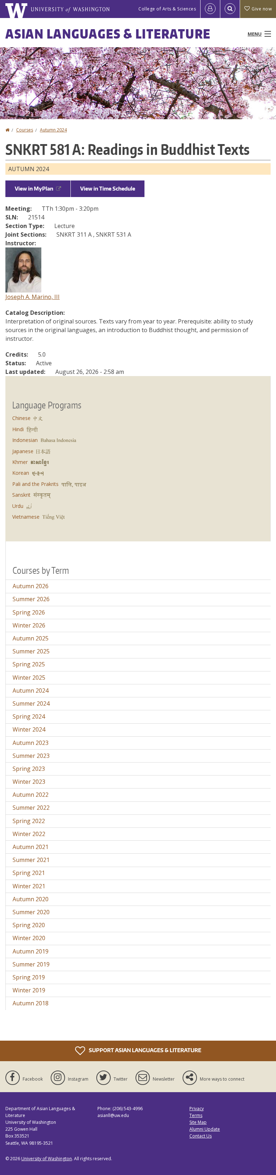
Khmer (20, 462)
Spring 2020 (29, 925)
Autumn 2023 (31, 743)
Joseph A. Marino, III (32, 297)
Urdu (17, 505)
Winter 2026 (29, 625)
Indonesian (25, 440)
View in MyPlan (34, 189)
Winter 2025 (29, 678)
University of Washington (46, 1159)
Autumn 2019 (31, 951)
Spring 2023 (29, 769)
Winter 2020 (29, 938)
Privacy (196, 1108)
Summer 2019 (31, 964)
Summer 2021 (31, 860)
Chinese (21, 418)
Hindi (18, 429)
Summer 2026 (31, 599)
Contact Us (200, 1136)
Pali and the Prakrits (35, 484)
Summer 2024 (31, 703)
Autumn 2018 (31, 1003)
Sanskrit (21, 494)
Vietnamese (26, 516)
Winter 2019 (29, 990)
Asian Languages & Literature (108, 33)
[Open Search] (230, 9)
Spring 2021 (29, 873)
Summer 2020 (31, 912)
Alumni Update (204, 1129)
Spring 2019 (29, 977)
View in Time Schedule (107, 189)
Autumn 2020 (31, 899)
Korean (20, 472)
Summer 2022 (31, 808)
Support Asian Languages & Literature (144, 1050)
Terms (195, 1115)
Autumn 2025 (31, 638)
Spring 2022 (29, 821)
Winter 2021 (29, 886)
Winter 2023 (29, 782)
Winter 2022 (29, 834)
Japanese (22, 451)
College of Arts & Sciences (167, 9)
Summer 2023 (31, 756)
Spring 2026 (29, 612)
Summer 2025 (31, 651)
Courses (24, 130)
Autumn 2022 (31, 795)
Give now (262, 9)
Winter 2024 (29, 729)
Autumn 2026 (31, 586)
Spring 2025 (29, 664)
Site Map (198, 1122)
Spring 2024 (29, 716)
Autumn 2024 (53, 130)
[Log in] (210, 9)
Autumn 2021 (31, 847)
